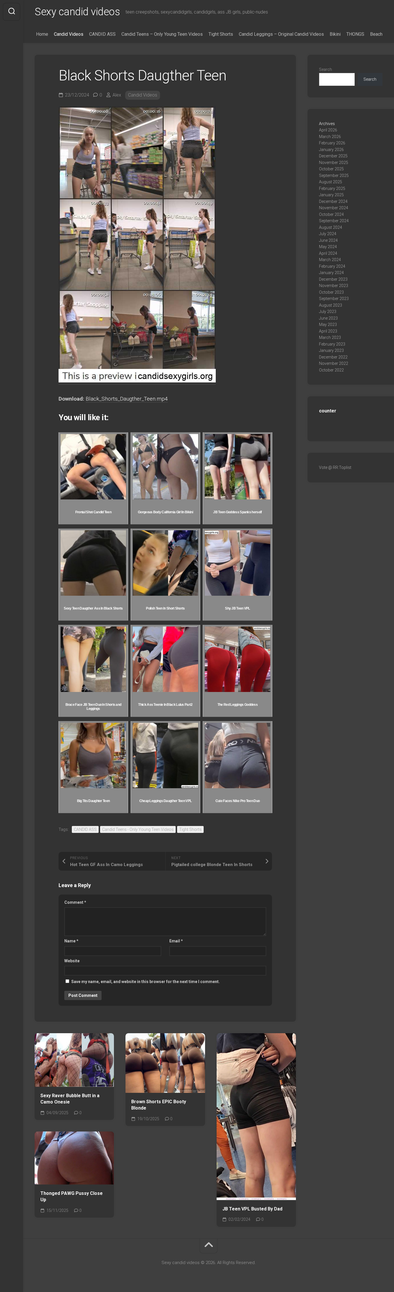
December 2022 (333, 357)
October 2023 (331, 292)
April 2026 (328, 130)
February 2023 (332, 344)
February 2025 (332, 188)
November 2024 (333, 207)
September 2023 (334, 298)
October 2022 (331, 370)
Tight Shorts (221, 34)
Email (176, 941)
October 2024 (331, 214)
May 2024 (328, 246)
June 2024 (328, 240)
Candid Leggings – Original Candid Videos (281, 34)
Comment (75, 902)
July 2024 (327, 233)
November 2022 (333, 363)
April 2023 (328, 331)
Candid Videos (68, 34)
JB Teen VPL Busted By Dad (252, 1209)
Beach (376, 34)
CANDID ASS (102, 34)
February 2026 (332, 143)
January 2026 (331, 149)
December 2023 (333, 279)
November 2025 (333, 162)
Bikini (335, 34)
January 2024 (331, 272)
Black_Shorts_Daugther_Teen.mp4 (127, 398)
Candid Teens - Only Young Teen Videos (138, 829)
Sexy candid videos (77, 12)
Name (71, 941)
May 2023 (328, 324)
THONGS (355, 34)
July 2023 (327, 311)
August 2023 (330, 305)
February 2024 (332, 266)
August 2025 (330, 182)
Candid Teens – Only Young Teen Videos (162, 34)
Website (72, 961)
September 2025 (334, 175)
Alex (116, 95)
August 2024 (330, 227)
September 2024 (334, 220)
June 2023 (328, 318)
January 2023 (331, 350)
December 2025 (333, 156)
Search (325, 69)
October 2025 (331, 169)
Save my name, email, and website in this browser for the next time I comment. (145, 981)
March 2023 (330, 337)
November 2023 (333, 285)
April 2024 (328, 253)
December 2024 (333, 201)
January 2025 (331, 195)
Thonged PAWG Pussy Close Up (71, 1197)
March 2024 (330, 259)
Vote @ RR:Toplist (335, 467)
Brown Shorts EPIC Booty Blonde (158, 1105)
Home (42, 34)
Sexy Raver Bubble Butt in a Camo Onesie (70, 1099)
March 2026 (330, 136)
